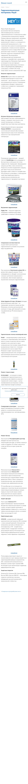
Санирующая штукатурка (7, 591)
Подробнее (14, 432)
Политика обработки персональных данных (14, 391)
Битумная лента (16, 591)
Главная (2, 7)
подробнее (14, 113)
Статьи (7, 7)
